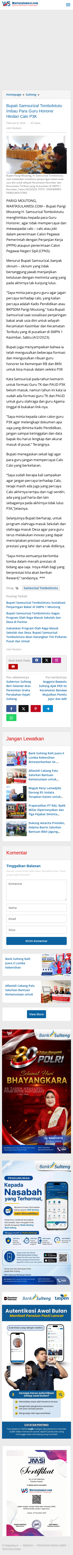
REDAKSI (28, 1545)
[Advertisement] (36, 49)
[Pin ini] (36, 708)
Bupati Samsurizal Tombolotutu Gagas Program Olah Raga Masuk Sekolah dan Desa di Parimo (33, 617)
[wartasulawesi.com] (20, 3)
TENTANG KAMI (11, 1549)
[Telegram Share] (48, 708)
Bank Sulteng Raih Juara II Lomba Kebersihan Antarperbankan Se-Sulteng (19, 967)
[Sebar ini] (11, 708)
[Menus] (68, 5)
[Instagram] (56, 660)
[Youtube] (13, 666)
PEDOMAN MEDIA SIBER (51, 1545)
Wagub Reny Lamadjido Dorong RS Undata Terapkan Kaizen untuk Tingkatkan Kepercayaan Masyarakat (46, 796)
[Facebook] (36, 660)
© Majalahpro (10, 1545)
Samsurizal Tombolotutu (41, 588)
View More (36, 1014)
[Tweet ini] (23, 708)
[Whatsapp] (11, 717)
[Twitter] (46, 660)
